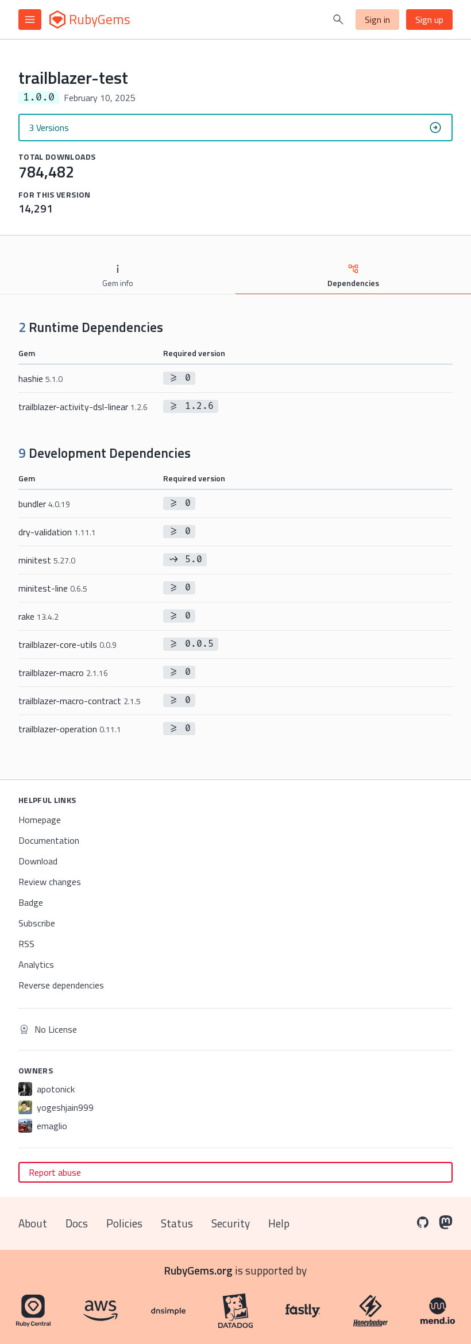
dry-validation (57, 532)
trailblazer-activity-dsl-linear (83, 407)
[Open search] (338, 19)
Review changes (49, 882)
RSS (26, 944)
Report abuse (55, 1172)
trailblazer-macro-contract (79, 701)
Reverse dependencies (61, 985)
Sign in (377, 19)
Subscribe (36, 923)
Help (278, 1223)
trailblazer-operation (69, 729)
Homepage (39, 820)
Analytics (36, 964)
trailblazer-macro (63, 672)
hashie (40, 378)
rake (38, 616)
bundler (44, 504)
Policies (124, 1223)
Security (230, 1223)
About (32, 1223)
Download (37, 861)
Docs (76, 1223)
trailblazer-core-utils (67, 644)
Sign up (429, 19)
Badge (30, 902)
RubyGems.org (198, 1270)
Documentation (48, 840)
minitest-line (52, 588)
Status (177, 1223)
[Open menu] (29, 19)
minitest (46, 560)
